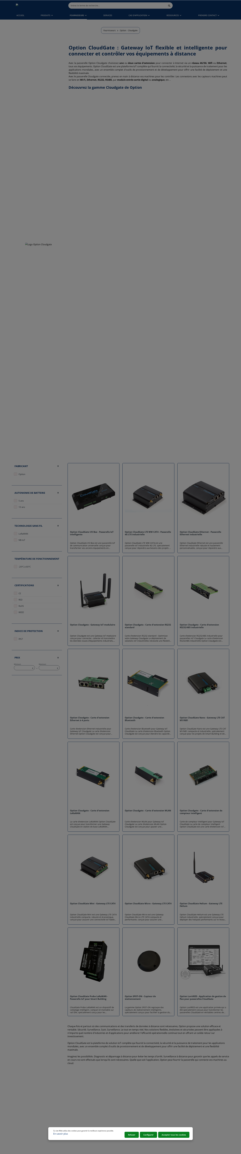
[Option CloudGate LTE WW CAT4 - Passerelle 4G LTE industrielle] (148, 496)
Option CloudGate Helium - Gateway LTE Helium (201, 904)
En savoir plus (60, 1133)
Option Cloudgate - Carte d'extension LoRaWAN (89, 812)
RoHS (21, 606)
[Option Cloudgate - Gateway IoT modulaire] (93, 589)
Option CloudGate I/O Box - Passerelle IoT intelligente (92, 533)
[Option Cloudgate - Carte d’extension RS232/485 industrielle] (203, 589)
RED (20, 599)
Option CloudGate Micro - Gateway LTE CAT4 (148, 903)
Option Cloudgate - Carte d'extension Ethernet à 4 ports (89, 719)
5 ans (21, 500)
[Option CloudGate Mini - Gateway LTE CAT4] (93, 868)
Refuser (131, 1134)
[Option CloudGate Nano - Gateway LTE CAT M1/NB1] (203, 682)
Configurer (148, 1134)
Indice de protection (29, 630)
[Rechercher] (169, 5)
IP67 (21, 639)
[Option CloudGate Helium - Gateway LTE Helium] (203, 868)
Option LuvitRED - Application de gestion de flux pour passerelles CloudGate (203, 997)
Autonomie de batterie (30, 492)
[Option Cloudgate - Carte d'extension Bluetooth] (148, 682)
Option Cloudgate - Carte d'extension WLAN (148, 810)
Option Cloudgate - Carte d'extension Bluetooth (144, 719)
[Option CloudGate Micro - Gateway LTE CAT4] (148, 868)
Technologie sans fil (29, 525)
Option (22, 474)
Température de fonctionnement (37, 558)
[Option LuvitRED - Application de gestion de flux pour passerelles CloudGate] (203, 961)
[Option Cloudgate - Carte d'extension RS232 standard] (148, 589)
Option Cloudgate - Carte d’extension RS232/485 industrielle (199, 626)
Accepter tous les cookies (174, 1134)
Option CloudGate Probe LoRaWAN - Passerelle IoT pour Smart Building (89, 997)
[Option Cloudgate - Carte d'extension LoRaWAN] (93, 775)
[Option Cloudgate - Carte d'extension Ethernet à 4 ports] (93, 682)
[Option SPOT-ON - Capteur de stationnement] (148, 961)
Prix (17, 657)
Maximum (48, 666)
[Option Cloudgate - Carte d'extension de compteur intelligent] (203, 775)
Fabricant (21, 466)
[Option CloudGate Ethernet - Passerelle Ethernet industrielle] (203, 496)
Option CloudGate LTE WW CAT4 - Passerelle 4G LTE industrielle (148, 533)
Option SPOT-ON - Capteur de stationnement (140, 997)
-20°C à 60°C (25, 566)
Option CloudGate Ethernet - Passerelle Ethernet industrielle (200, 533)
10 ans (22, 507)
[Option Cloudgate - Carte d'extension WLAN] (148, 775)
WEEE (21, 612)
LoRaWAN (23, 533)
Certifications (24, 585)
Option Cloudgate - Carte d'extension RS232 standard (148, 626)
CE (20, 593)
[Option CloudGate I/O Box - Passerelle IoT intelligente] (93, 496)
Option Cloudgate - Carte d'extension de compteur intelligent (201, 812)
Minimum (23, 666)
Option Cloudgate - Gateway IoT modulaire (92, 624)
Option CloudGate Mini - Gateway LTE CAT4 (92, 903)
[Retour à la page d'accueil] (29, 5)
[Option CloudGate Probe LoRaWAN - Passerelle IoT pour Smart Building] (93, 961)
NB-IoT (22, 540)
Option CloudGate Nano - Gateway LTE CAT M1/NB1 (202, 719)
